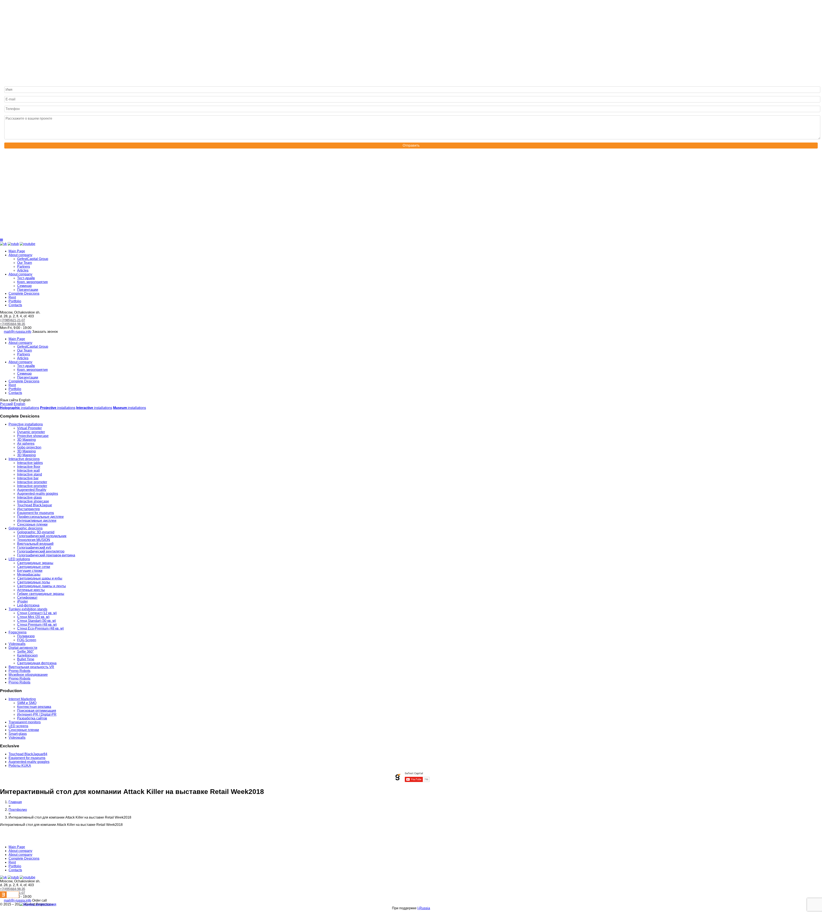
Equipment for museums (35, 513)
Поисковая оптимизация (36, 710)
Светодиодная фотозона (37, 663)
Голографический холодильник (41, 536)
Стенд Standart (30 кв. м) (36, 621)
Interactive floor (28, 466)
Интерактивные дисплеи (36, 520)
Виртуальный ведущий (35, 543)
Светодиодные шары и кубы (39, 578)
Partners (23, 266)
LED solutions (19, 559)
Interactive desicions (24, 459)
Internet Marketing (22, 699)
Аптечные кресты (31, 590)
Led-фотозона (28, 605)
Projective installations (26, 424)
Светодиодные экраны (35, 563)
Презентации (27, 289)
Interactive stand (29, 474)
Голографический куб (34, 547)
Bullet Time (25, 659)
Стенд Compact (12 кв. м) (37, 613)
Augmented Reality (31, 490)
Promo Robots (19, 671)
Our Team (24, 263)
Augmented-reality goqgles (37, 493)
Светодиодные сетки (33, 567)
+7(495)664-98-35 (12, 324)
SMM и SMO (26, 703)
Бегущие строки (29, 570)
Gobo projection (29, 447)
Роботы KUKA (20, 765)
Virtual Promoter (29, 428)
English (19, 404)
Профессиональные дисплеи (40, 517)
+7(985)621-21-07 (12, 320)
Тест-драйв (26, 278)
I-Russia (423, 908)
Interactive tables (30, 463)
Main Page (17, 251)
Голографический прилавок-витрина (46, 555)
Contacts (15, 305)
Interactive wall (28, 470)
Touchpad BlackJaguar (34, 505)
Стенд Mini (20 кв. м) (33, 617)
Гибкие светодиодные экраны (40, 594)
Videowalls (17, 644)
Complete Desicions (24, 293)
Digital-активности (23, 647)
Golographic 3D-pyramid (35, 532)
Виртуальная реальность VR (31, 667)
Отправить (411, 145)
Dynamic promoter (31, 432)
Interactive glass (29, 497)
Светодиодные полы (33, 582)
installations (19, 408)
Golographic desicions (26, 528)
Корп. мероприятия (32, 282)
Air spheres (25, 443)
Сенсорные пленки (32, 524)
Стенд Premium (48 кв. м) (37, 624)
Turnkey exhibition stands (28, 609)
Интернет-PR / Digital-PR (37, 714)
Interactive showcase (33, 501)
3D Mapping (26, 439)
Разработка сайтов (32, 718)
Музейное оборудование (28, 674)
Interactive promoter (32, 482)
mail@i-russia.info (17, 331)
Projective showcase (33, 436)
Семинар (24, 286)
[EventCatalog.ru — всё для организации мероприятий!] (9, 897)
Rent (12, 297)
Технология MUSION (33, 540)
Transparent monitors (25, 722)
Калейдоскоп (27, 655)
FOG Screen (26, 640)
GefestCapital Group (32, 259)
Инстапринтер (28, 509)
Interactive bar (28, 478)
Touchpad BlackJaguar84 (28, 754)
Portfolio (15, 301)
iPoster (22, 601)
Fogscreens (18, 632)
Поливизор (26, 636)
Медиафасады (28, 574)
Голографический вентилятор (40, 551)
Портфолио (18, 809)
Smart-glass (18, 734)
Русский (6, 404)
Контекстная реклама (34, 707)
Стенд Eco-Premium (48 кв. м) (40, 628)
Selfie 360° (25, 651)
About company (20, 255)
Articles (22, 270)
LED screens (18, 726)
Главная (15, 802)
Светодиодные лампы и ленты (41, 586)
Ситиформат (27, 597)
